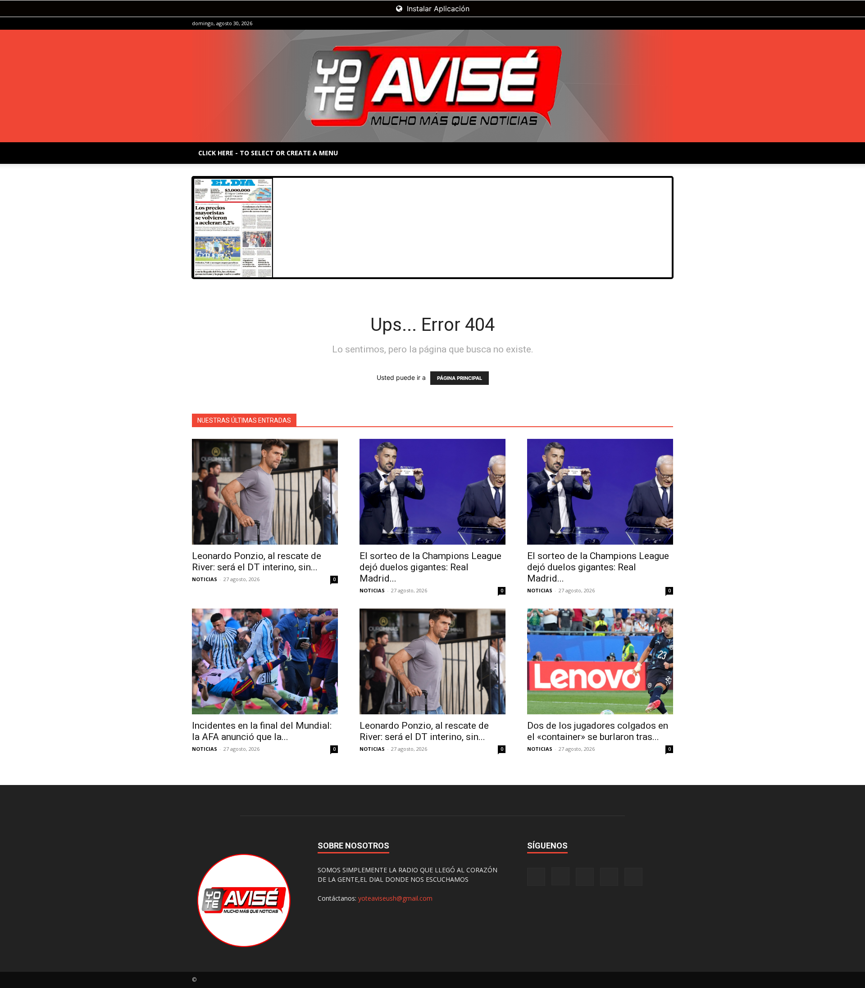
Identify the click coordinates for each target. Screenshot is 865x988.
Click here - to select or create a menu (268, 153)
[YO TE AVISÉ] (432, 86)
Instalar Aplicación (437, 8)
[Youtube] (666, 23)
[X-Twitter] (651, 23)
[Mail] (636, 23)
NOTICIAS (204, 579)
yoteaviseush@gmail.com (395, 898)
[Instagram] (621, 23)
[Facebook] (607, 23)
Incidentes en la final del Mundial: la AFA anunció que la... (262, 731)
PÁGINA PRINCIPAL (459, 378)
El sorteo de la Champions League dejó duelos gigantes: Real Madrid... (430, 567)
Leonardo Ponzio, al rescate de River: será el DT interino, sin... (256, 561)
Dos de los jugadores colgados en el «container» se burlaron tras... (597, 731)
